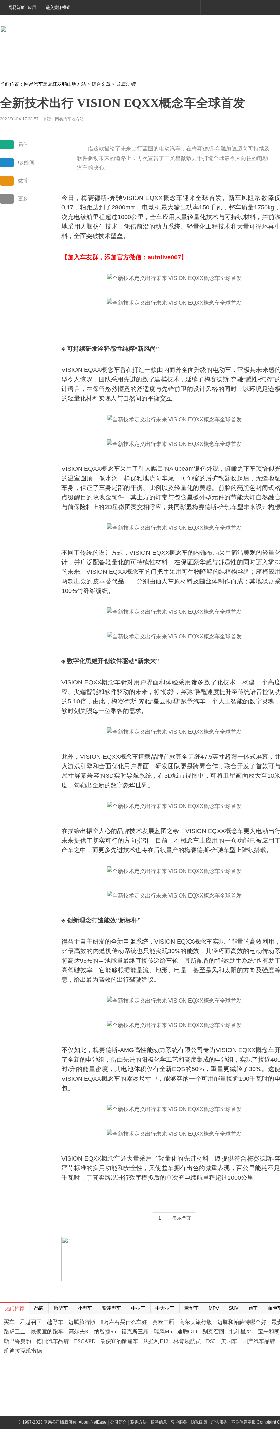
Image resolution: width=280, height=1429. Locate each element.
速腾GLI (187, 1332)
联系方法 (138, 1422)
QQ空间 (26, 162)
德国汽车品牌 (52, 1341)
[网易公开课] (232, 7)
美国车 (229, 1341)
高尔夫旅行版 (195, 1322)
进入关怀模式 (58, 7)
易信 (23, 144)
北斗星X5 (241, 1332)
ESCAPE (84, 1341)
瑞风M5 (163, 1332)
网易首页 (16, 7)
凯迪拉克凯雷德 (23, 1351)
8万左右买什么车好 (124, 1322)
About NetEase (93, 1422)
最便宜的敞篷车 (119, 1341)
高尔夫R (79, 1332)
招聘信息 (159, 1422)
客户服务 (179, 1422)
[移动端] (210, 7)
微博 (23, 180)
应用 (32, 7)
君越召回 (31, 1322)
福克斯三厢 (135, 1332)
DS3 (211, 1341)
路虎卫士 (15, 1332)
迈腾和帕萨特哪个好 (241, 1322)
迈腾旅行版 (82, 1322)
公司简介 (118, 1422)
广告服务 (219, 1422)
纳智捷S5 (105, 1332)
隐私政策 (199, 1422)
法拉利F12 (155, 1341)
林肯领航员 (187, 1341)
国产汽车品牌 (258, 1341)
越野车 (55, 1322)
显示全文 (181, 1218)
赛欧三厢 (163, 1322)
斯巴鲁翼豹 (17, 1341)
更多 (23, 198)
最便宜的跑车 (47, 1332)
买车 (9, 1322)
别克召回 (213, 1332)
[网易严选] (260, 7)
